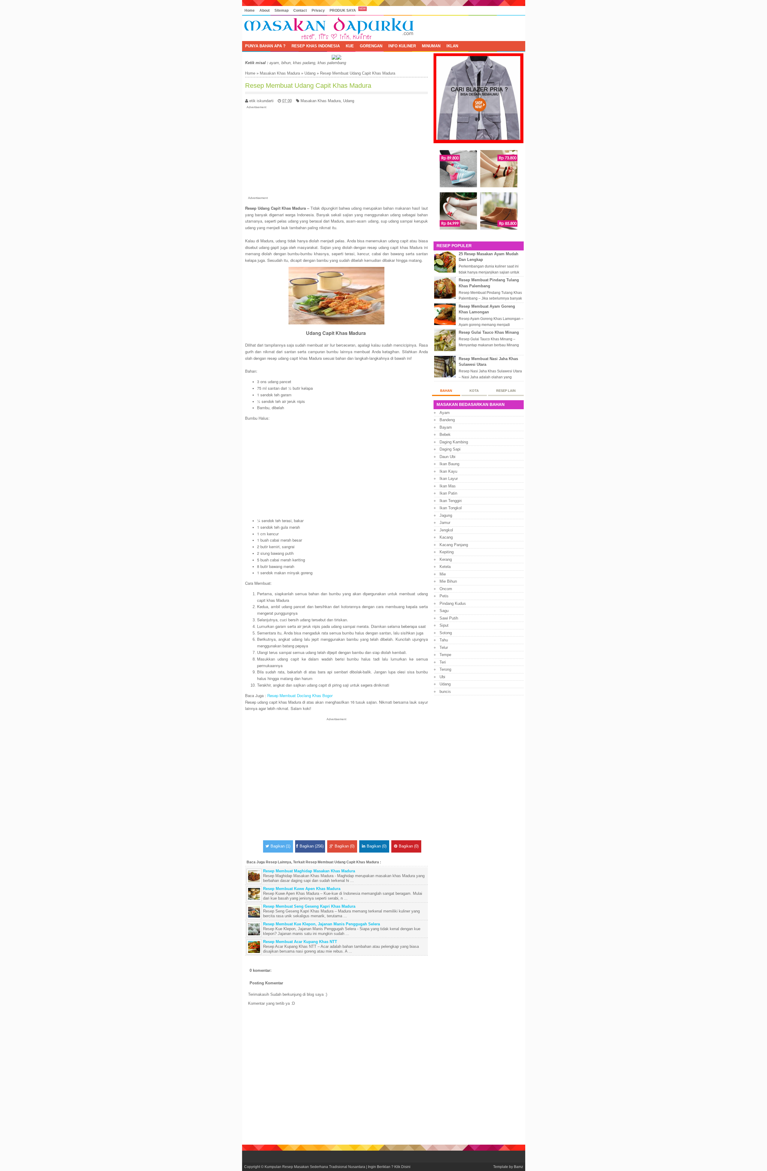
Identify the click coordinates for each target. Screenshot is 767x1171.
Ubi (442, 677)
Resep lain (506, 390)
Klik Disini (402, 1167)
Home (249, 10)
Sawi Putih (449, 618)
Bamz (518, 1167)
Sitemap (281, 10)
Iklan (452, 46)
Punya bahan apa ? (265, 46)
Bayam (446, 427)
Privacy (318, 10)
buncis (445, 691)
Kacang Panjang (454, 545)
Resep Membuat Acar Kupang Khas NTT (300, 941)
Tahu (444, 640)
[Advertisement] (336, 151)
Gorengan (371, 46)
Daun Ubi (447, 456)
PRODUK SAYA (343, 10)
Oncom (446, 589)
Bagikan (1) (280, 846)
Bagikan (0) (344, 846)
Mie (443, 574)
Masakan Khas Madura (280, 73)
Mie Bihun (448, 581)
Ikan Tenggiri (451, 500)
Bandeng (447, 420)
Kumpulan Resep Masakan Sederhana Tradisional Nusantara (315, 1167)
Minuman (431, 46)
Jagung (446, 515)
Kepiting (447, 552)
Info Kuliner (402, 46)
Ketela (445, 566)
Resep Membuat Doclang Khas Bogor (300, 695)
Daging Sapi (450, 449)
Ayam (445, 412)
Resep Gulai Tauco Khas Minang (489, 332)
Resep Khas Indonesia (316, 46)
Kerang (446, 559)
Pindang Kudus (453, 603)
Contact (300, 10)
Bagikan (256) (312, 846)
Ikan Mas (448, 486)
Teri (443, 662)
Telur (444, 647)
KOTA (474, 390)
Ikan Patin (448, 493)
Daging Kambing (454, 442)
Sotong (446, 633)
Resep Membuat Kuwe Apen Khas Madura (301, 888)
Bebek (445, 434)
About (264, 10)
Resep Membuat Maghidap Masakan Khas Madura (309, 871)
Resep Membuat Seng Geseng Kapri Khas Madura (309, 906)
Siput (444, 625)
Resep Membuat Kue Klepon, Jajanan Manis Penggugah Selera (321, 924)
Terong (445, 669)
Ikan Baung (449, 464)
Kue (350, 46)
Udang (309, 73)
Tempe (445, 654)
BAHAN (446, 390)
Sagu (444, 610)
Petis (444, 596)
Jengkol (446, 530)
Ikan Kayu (448, 471)
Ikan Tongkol (451, 508)
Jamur (445, 522)
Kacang (446, 537)
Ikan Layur (449, 478)
